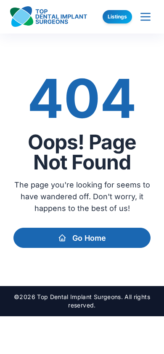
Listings (117, 16)
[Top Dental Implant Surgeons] (48, 16)
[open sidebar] (145, 16)
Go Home (89, 238)
